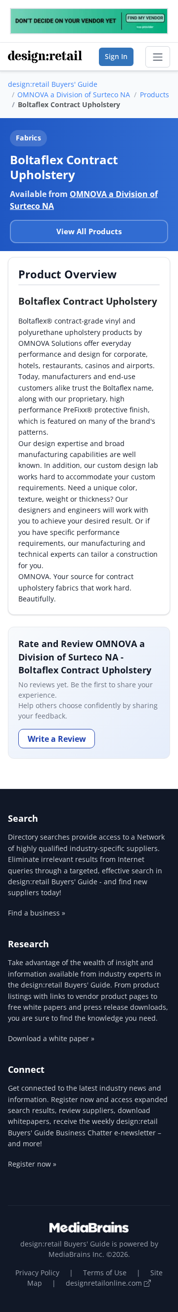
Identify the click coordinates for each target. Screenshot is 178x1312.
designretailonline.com (105, 1283)
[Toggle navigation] (157, 57)
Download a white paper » (51, 1038)
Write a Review (57, 738)
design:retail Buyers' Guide (52, 84)
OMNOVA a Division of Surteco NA (73, 94)
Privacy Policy (37, 1272)
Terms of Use (105, 1272)
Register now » (32, 1164)
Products (154, 94)
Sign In (116, 56)
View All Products (89, 231)
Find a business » (36, 913)
